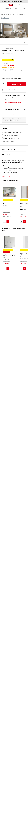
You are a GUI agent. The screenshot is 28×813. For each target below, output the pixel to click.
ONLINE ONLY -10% (6, 59)
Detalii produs (6, 154)
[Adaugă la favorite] (3, 84)
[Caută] (3, 8)
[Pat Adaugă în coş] (7, 221)
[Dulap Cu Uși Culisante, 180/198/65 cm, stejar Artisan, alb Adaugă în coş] (24, 221)
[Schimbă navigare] (2, 5)
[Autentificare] (19, 5)
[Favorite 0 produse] (22, 5)
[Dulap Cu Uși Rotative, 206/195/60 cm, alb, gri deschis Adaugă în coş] (7, 268)
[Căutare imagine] (24, 8)
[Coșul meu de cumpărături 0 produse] (25, 5)
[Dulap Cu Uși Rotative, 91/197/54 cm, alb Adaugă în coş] (24, 268)
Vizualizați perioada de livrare (13, 102)
